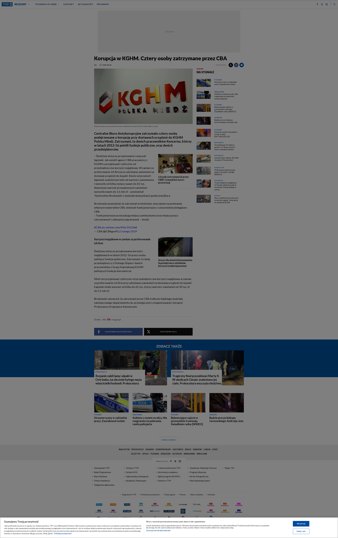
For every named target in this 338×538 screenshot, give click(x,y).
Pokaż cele (301, 531)
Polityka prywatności (63, 533)
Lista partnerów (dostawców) (158, 530)
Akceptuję (301, 524)
